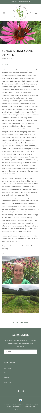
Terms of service (29, 406)
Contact (7, 382)
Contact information (21, 410)
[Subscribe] (34, 351)
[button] (4, 12)
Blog (5, 373)
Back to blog (22, 322)
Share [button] (6, 64)
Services (7, 368)
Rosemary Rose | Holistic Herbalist (19, 404)
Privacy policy (17, 406)
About (6, 378)
